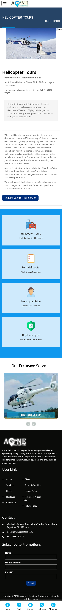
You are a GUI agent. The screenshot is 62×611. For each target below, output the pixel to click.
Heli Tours (10, 497)
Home (47, 21)
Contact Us (11, 503)
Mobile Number (13, 562)
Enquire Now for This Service (20, 198)
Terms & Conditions (33, 485)
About (9, 479)
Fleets (9, 491)
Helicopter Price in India (31, 498)
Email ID (9, 572)
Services (56, 21)
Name (8, 553)
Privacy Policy (31, 491)
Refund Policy (31, 506)
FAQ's (27, 479)
